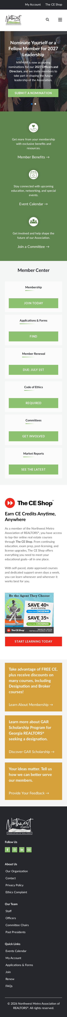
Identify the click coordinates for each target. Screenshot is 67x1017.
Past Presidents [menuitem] (16, 932)
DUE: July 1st (33, 370)
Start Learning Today (33, 641)
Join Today (33, 303)
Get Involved (33, 436)
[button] (60, 20)
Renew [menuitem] (10, 979)
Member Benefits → (34, 157)
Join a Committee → (33, 247)
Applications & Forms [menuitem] (19, 965)
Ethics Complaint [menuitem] (16, 892)
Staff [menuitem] (9, 911)
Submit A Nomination (33, 93)
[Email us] (29, 849)
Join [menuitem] (8, 972)
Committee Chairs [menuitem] (17, 925)
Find (33, 336)
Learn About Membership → (31, 705)
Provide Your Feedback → (29, 793)
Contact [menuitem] (11, 878)
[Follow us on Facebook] (7, 849)
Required (33, 403)
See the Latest (33, 469)
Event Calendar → (33, 204)
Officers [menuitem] (11, 918)
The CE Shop (53, 4)
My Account (33, 4)
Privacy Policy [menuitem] (14, 885)
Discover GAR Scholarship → (31, 752)
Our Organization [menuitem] (17, 871)
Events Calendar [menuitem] (16, 951)
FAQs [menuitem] (9, 986)
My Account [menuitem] (13, 958)
